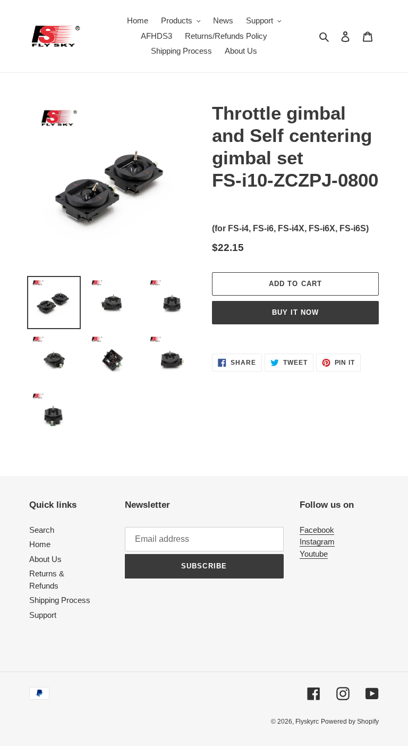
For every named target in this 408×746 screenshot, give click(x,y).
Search (41, 529)
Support (42, 614)
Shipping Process (59, 600)
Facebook (317, 529)
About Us (45, 559)
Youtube (314, 553)
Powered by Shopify (350, 721)
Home (39, 544)
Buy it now (295, 312)
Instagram (317, 541)
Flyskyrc (307, 721)
